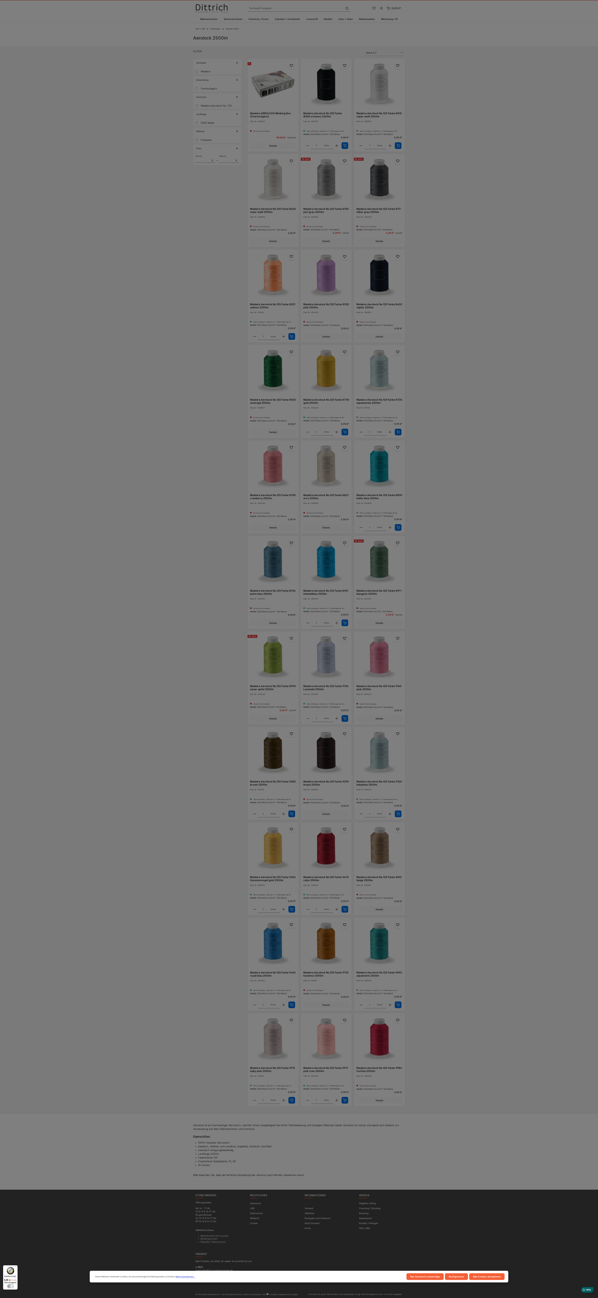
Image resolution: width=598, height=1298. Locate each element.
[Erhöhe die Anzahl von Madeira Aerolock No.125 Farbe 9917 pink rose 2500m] (336, 1100)
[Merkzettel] (374, 8)
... (305, 1203)
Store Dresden (312, 1223)
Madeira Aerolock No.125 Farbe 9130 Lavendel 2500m (325, 688)
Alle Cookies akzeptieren (487, 1276)
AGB (252, 1208)
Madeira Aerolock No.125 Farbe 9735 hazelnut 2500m (326, 974)
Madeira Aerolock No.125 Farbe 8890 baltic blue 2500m (379, 497)
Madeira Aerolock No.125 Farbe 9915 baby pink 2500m (272, 1069)
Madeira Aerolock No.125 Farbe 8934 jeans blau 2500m (273, 592)
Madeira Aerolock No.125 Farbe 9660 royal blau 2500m (273, 974)
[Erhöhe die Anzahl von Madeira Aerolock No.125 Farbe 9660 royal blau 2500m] (283, 1004)
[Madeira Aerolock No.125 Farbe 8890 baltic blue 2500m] (379, 466)
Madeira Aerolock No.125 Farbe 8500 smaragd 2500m (273, 401)
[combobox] (295, 8)
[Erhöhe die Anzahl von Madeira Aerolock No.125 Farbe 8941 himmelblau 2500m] (336, 623)
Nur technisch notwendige (425, 1276)
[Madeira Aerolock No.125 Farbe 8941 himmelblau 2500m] (326, 561)
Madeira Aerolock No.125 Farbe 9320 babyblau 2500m (379, 783)
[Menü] (16, 1267)
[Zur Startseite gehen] (212, 8)
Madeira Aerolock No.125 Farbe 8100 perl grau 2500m (326, 210)
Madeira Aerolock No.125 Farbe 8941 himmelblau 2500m (325, 592)
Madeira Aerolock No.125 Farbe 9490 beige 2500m (379, 879)
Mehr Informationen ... (185, 1276)
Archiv (308, 1228)
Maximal (228, 158)
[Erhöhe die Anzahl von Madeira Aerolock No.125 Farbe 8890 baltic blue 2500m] (390, 527)
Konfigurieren (456, 1276)
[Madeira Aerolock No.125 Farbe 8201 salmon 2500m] (273, 275)
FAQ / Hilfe (364, 1228)
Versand (309, 1208)
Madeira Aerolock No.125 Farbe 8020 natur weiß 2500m (273, 210)
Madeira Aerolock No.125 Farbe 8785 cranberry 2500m (273, 497)
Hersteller (201, 62)
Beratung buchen (209, 1238)
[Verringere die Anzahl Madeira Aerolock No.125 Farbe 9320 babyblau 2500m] (361, 813)
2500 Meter (208, 122)
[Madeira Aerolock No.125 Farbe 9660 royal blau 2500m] (273, 943)
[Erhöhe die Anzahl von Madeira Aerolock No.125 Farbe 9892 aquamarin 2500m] (390, 1004)
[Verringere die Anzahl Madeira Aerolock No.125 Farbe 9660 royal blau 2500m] (254, 1004)
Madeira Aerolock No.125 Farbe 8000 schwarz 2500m (322, 115)
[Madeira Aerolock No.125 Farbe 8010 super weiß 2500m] (379, 84)
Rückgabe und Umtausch (317, 1218)
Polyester (206, 139)
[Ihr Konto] (381, 8)
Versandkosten (348, 1294)
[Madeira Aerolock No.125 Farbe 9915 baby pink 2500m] (273, 1039)
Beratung (363, 1213)
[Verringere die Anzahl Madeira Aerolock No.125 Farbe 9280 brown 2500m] (254, 813)
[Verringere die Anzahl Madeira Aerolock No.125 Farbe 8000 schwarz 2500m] (307, 145)
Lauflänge (201, 114)
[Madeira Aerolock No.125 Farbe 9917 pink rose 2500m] (326, 1039)
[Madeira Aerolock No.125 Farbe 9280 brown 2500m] (273, 752)
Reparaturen (365, 1218)
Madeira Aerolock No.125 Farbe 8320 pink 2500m (326, 306)
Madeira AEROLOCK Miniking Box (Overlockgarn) (270, 115)
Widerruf (254, 1218)
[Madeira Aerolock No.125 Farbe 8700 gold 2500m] (326, 370)
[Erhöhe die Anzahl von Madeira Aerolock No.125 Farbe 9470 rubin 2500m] (336, 909)
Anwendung (202, 80)
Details (273, 145)
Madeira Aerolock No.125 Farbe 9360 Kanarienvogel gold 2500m (273, 879)
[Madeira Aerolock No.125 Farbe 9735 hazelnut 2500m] (326, 943)
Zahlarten (309, 1213)
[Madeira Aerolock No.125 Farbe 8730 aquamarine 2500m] (379, 370)
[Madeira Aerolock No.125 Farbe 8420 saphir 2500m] (379, 275)
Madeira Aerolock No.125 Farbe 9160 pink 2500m (378, 688)
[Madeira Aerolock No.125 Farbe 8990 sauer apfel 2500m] (273, 657)
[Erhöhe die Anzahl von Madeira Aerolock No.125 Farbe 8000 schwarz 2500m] (336, 145)
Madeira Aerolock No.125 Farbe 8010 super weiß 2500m (379, 115)
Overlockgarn (209, 88)
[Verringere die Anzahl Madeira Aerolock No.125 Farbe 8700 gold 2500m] (307, 432)
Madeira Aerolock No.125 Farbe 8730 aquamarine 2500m (379, 401)
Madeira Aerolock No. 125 (216, 105)
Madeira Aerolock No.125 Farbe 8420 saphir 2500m (379, 306)
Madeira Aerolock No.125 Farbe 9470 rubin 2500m (326, 879)
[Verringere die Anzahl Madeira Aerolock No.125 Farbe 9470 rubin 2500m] (307, 909)
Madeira (205, 71)
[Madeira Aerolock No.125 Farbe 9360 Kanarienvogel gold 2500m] (273, 848)
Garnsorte (201, 97)
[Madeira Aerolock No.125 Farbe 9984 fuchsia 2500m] (379, 1039)
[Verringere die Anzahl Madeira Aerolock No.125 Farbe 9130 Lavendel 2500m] (307, 718)
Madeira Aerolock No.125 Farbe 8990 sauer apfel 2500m (273, 688)
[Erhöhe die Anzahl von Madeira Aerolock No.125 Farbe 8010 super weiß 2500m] (390, 145)
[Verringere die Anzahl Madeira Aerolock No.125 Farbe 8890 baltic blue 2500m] (361, 527)
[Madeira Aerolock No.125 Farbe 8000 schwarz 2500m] (326, 84)
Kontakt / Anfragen (368, 1223)
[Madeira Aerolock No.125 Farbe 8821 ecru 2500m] (326, 466)
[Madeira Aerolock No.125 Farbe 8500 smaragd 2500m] (273, 370)
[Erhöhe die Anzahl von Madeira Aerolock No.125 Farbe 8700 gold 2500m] (336, 432)
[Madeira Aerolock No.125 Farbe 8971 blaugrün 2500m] (379, 561)
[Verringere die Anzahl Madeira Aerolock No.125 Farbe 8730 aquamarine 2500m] (361, 432)
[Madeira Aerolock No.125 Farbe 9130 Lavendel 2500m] (326, 657)
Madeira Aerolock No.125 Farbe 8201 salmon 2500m (272, 306)
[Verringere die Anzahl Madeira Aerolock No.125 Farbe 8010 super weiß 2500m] (361, 145)
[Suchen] (347, 8)
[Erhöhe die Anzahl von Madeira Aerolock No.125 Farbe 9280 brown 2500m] (283, 813)
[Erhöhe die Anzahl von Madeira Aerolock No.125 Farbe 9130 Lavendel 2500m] (336, 718)
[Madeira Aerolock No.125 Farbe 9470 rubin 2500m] (326, 848)
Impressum (255, 1203)
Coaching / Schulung (369, 1208)
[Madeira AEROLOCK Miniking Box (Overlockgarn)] (273, 84)
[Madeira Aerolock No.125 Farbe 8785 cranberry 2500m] (273, 466)
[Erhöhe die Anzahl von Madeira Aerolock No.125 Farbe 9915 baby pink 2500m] (283, 1100)
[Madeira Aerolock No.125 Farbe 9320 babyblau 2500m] (379, 752)
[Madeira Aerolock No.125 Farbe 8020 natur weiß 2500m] (273, 179)
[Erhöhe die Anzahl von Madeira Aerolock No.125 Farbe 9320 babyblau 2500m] (390, 813)
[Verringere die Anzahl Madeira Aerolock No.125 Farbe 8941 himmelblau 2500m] (307, 623)
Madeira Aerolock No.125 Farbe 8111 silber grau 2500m (378, 210)
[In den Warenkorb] (345, 145)
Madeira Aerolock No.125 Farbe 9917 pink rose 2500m (325, 1069)
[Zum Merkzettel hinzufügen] (291, 65)
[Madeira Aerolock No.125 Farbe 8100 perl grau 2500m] (326, 179)
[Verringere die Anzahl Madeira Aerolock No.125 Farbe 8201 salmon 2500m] (254, 336)
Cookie (254, 1223)
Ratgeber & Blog (367, 1203)
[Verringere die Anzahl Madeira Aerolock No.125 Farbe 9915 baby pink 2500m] (254, 1100)
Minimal (204, 158)
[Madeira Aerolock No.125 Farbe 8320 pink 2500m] (326, 275)
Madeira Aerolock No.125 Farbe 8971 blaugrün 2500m (378, 592)
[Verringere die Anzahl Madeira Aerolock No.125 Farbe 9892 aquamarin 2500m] (361, 1004)
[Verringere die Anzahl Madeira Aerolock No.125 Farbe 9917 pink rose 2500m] (307, 1100)
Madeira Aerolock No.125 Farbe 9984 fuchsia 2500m (379, 1069)
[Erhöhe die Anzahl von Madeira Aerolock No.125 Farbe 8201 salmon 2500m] (283, 336)
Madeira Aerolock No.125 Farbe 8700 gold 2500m (326, 401)
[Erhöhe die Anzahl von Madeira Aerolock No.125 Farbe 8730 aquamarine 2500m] (390, 432)
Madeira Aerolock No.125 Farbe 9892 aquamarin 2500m (379, 974)
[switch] (10, 1286)
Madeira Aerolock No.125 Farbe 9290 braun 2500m (326, 783)
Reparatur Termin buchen (213, 1242)
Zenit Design (293, 1294)
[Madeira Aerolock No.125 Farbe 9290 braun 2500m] (326, 752)
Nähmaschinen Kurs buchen (214, 1235)
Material (200, 131)
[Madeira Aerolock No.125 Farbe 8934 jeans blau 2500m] (273, 561)
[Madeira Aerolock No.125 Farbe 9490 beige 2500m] (379, 848)
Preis (198, 148)
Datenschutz (256, 1213)
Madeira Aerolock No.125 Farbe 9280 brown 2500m (273, 783)
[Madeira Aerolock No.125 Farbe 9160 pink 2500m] (379, 657)
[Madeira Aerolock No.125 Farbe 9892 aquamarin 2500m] (379, 943)
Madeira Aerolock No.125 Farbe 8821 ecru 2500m (326, 497)
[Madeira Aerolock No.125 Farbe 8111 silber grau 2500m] (379, 179)
